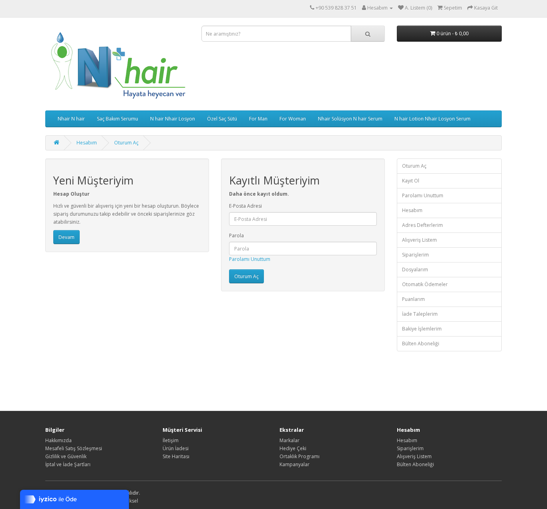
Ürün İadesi (176, 448)
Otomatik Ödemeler (425, 284)
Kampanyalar (295, 464)
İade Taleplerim (420, 314)
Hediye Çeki (293, 448)
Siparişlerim (415, 254)
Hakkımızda (58, 440)
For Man (258, 118)
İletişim (171, 440)
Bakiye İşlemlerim (422, 328)
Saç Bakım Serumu (117, 118)
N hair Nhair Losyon (172, 118)
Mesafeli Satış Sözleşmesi (73, 448)
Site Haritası (176, 456)
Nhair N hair (71, 118)
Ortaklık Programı (300, 456)
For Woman (293, 118)
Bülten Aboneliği (420, 343)
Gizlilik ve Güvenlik (65, 456)
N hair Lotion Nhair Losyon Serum (432, 118)
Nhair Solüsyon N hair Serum (350, 118)
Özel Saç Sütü (222, 118)
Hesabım (86, 142)
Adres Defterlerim (422, 225)
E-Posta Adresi (245, 205)
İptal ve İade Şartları (67, 464)
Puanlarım (413, 299)
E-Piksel (129, 500)
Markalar (290, 440)
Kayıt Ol (410, 180)
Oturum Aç (126, 142)
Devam (66, 237)
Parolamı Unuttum (249, 259)
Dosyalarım (415, 269)
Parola (236, 235)
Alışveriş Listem (419, 239)
